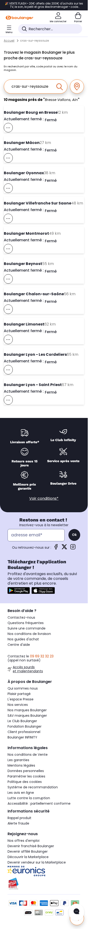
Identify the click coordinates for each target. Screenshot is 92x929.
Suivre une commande (27, 628)
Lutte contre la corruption (29, 798)
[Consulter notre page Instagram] (73, 548)
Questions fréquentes (26, 623)
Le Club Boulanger (22, 721)
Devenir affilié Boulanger (28, 851)
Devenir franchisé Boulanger (31, 846)
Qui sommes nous (23, 688)
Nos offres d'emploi (23, 840)
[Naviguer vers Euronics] (44, 871)
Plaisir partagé (19, 693)
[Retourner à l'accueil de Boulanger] (19, 18)
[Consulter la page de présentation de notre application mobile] (19, 590)
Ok (74, 534)
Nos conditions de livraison (29, 633)
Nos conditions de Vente (28, 754)
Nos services (18, 704)
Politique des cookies (25, 781)
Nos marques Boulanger (27, 710)
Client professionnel (24, 731)
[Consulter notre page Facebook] (56, 548)
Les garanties (18, 760)
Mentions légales (21, 765)
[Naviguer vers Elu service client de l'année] (44, 884)
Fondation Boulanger (25, 726)
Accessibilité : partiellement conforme (39, 803)
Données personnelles (26, 770)
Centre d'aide (19, 644)
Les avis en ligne (21, 792)
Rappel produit (19, 818)
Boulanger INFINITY (22, 737)
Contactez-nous (21, 617)
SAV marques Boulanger (27, 715)
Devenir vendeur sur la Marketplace (37, 862)
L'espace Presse (20, 699)
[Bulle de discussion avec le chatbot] (76, 912)
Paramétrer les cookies (26, 776)
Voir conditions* (44, 498)
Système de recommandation (33, 787)
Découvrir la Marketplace (28, 857)
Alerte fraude (18, 823)
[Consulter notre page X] (64, 548)
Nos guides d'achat (23, 639)
